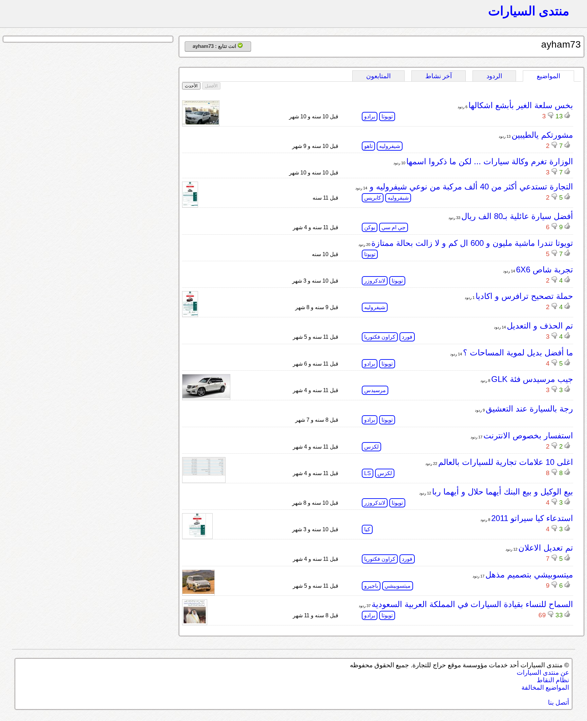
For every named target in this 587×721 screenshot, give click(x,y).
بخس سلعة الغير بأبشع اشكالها (520, 105)
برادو (369, 116)
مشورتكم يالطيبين (542, 134)
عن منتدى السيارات (543, 672)
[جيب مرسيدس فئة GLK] (206, 396)
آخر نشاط (438, 76)
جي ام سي (393, 227)
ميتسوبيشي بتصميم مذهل (529, 574)
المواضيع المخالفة (545, 687)
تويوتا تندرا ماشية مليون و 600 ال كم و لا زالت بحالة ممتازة (472, 243)
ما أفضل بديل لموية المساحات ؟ (518, 352)
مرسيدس (375, 390)
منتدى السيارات (528, 11)
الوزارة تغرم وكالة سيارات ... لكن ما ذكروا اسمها (489, 161)
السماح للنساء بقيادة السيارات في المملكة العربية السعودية (472, 604)
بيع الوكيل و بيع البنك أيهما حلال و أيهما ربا (502, 491)
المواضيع (548, 76)
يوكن (369, 227)
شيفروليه (389, 146)
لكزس (371, 447)
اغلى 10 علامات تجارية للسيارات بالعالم (505, 462)
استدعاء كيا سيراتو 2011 (532, 518)
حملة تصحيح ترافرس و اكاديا (524, 296)
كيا (367, 529)
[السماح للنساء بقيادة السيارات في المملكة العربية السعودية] (194, 621)
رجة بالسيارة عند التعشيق (529, 408)
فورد (407, 337)
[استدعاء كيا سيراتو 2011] (197, 535)
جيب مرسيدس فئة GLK (532, 379)
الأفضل (211, 85)
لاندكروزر (374, 281)
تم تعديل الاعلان (545, 547)
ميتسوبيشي (398, 586)
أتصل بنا (558, 702)
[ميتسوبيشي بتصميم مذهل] (198, 592)
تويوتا (387, 116)
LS (367, 473)
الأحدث (191, 85)
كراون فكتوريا (379, 337)
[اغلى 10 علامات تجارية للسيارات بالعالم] (203, 479)
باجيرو (371, 586)
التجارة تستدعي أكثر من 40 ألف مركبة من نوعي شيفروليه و (470, 186)
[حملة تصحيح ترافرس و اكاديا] (190, 313)
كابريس (372, 198)
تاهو (368, 146)
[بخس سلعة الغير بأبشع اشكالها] (200, 122)
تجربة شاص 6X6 (544, 269)
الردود (494, 76)
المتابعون (378, 76)
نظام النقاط (553, 680)
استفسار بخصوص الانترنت (528, 435)
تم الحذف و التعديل (540, 325)
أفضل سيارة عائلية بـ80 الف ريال (517, 216)
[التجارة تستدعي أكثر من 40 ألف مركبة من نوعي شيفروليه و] (190, 204)
